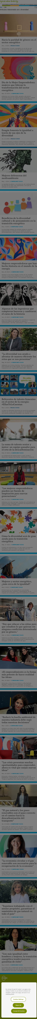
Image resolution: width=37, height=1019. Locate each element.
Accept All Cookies (19, 1011)
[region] (19, 1000)
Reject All (18, 1005)
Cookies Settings (18, 999)
